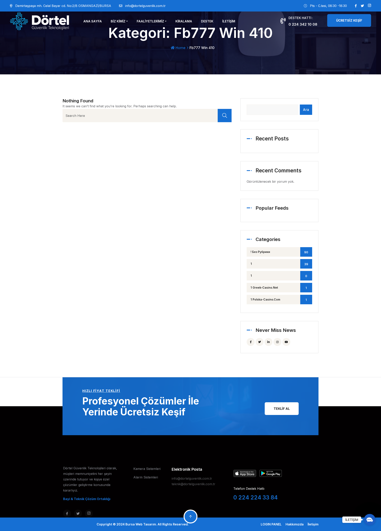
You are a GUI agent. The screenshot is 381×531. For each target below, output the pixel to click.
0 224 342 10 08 (303, 24)
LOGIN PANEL (271, 524)
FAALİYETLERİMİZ (150, 21)
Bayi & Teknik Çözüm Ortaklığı (86, 499)
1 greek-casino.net (279, 288)
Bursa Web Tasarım (140, 524)
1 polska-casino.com (279, 300)
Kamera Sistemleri (147, 469)
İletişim (313, 524)
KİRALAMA (183, 21)
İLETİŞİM (228, 21)
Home (180, 48)
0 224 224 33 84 (255, 497)
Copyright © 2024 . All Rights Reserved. (143, 524)
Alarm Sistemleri (145, 477)
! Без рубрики (279, 252)
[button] (369, 519)
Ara (306, 110)
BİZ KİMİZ (118, 21)
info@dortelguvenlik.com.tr (145, 6)
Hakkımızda (295, 524)
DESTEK (207, 21)
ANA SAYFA (92, 21)
